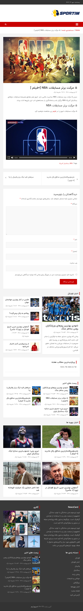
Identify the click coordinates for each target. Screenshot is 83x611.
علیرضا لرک (57, 92)
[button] (41, 139)
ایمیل (74, 251)
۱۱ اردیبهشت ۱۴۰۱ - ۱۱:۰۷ (21, 305)
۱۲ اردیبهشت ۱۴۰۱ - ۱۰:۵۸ (60, 414)
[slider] (43, 157)
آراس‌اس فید (75, 594)
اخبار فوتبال (75, 562)
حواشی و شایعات (73, 578)
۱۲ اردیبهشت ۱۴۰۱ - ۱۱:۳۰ (22, 404)
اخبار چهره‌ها (75, 586)
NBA (71, 163)
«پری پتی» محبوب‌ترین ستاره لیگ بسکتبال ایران (56, 410)
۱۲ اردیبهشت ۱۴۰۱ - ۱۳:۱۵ (22, 393)
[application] (41, 140)
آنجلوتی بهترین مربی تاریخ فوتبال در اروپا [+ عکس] (18, 328)
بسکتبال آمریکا (64, 163)
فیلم (54, 111)
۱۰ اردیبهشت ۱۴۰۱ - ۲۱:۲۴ (21, 332)
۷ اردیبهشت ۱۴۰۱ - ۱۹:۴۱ (21, 349)
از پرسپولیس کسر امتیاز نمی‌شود (19, 345)
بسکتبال (77, 570)
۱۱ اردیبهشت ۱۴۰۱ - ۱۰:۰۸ (21, 316)
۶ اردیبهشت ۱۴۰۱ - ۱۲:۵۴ (31, 493)
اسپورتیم (34, 606)
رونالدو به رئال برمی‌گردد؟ (19, 313)
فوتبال (77, 557)
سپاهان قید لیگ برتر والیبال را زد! (21, 177)
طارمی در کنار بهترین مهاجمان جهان (17, 301)
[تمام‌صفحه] (9, 158)
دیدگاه (74, 203)
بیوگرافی (76, 582)
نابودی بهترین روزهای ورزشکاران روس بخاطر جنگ (62, 327)
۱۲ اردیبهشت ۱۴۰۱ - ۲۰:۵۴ (70, 332)
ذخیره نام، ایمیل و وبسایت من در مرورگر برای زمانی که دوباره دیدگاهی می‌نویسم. (44, 274)
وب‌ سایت (73, 262)
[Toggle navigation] (77, 24)
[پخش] (74, 158)
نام (75, 239)
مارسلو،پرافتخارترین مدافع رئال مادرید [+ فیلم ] (60, 178)
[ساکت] (12, 158)
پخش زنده (76, 574)
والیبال (77, 566)
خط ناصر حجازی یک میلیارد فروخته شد (23, 489)
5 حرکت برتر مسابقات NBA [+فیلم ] (57, 399)
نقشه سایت (75, 590)
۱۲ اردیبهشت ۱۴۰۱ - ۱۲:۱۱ (69, 92)
